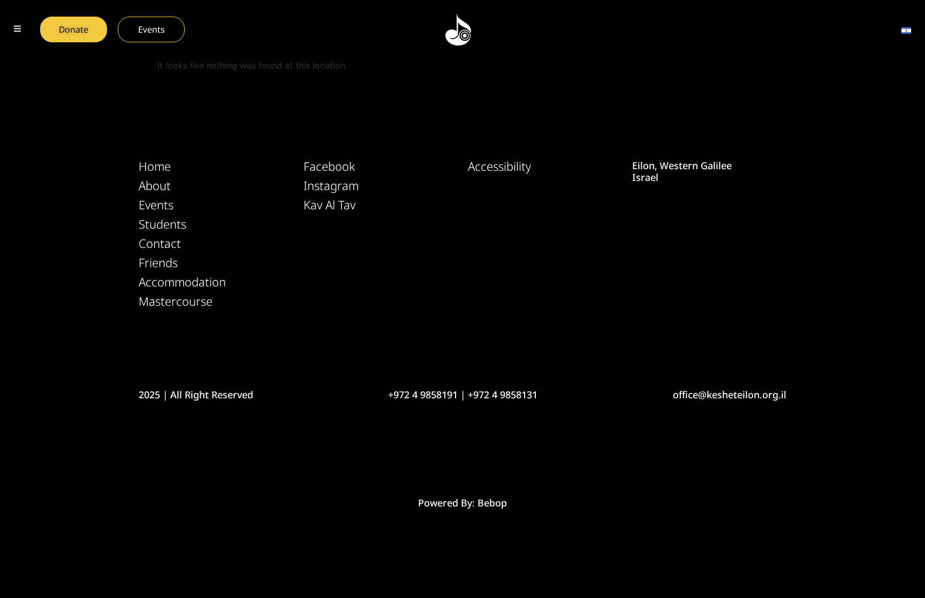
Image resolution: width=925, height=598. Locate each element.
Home (155, 166)
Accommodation (182, 282)
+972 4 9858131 (502, 394)
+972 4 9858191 (423, 394)
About (155, 186)
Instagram (331, 186)
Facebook (329, 166)
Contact (160, 244)
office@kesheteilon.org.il (729, 394)
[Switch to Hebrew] (906, 29)
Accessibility (499, 166)
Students (162, 224)
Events (156, 205)
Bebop (492, 502)
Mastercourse (176, 301)
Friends (158, 263)
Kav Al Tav (329, 205)
